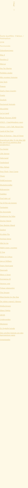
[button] (14, 4)
